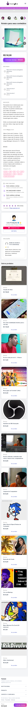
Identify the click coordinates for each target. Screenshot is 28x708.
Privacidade (7, 699)
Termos (2, 699)
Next (25, 18)
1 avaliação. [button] (11, 208)
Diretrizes (13, 699)
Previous (3, 18)
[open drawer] (25, 3)
